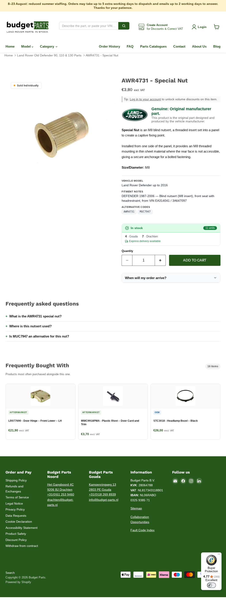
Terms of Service (17, 497)
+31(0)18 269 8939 (102, 494)
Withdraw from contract (22, 546)
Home (10, 46)
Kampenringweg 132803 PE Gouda (102, 487)
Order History (109, 46)
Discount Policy (16, 540)
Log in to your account (145, 99)
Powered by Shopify (18, 582)
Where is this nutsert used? (30, 326)
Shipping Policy (16, 480)
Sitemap (136, 508)
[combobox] (88, 26)
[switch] (211, 585)
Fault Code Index (142, 530)
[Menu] (219, 555)
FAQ (130, 46)
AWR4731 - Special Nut (102, 55)
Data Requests (16, 515)
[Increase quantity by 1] (160, 260)
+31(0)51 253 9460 (60, 494)
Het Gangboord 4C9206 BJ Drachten (60, 487)
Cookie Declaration (19, 521)
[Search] (123, 26)
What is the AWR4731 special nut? (35, 316)
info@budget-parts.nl (103, 499)
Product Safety (16, 533)
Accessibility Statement (22, 527)
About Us (199, 46)
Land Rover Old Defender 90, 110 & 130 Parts (49, 55)
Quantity (127, 251)
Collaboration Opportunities (139, 519)
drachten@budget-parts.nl (60, 502)
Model (26, 46)
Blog (216, 46)
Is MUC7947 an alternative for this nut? (39, 336)
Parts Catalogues (153, 46)
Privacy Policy (15, 509)
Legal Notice (14, 503)
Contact (179, 46)
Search (10, 572)
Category (47, 46)
